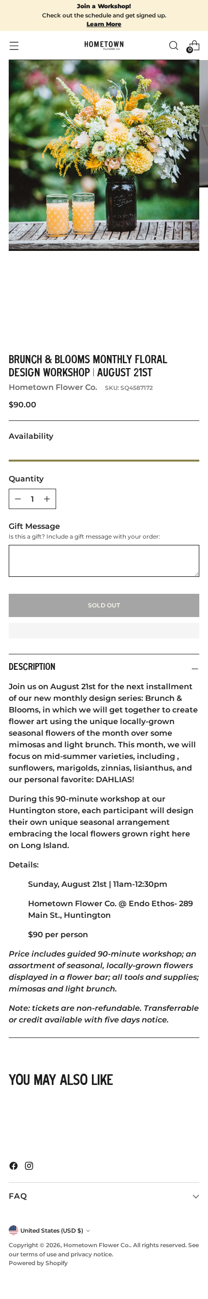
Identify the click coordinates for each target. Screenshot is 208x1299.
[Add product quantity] (18, 499)
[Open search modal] (173, 45)
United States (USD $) (51, 1230)
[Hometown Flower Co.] (104, 45)
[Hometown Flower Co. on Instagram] (30, 1167)
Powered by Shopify (38, 1263)
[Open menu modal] (14, 45)
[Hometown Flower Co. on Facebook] (14, 1167)
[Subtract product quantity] (47, 499)
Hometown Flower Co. (53, 387)
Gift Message (34, 526)
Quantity (26, 478)
